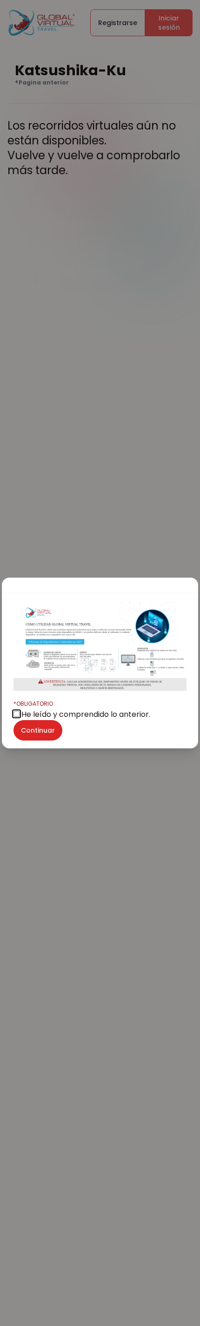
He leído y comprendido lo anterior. (81, 710)
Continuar (38, 730)
